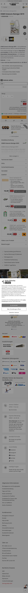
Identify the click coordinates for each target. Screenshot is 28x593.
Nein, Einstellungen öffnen (14, 309)
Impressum (16, 312)
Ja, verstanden (14, 305)
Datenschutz (11, 312)
